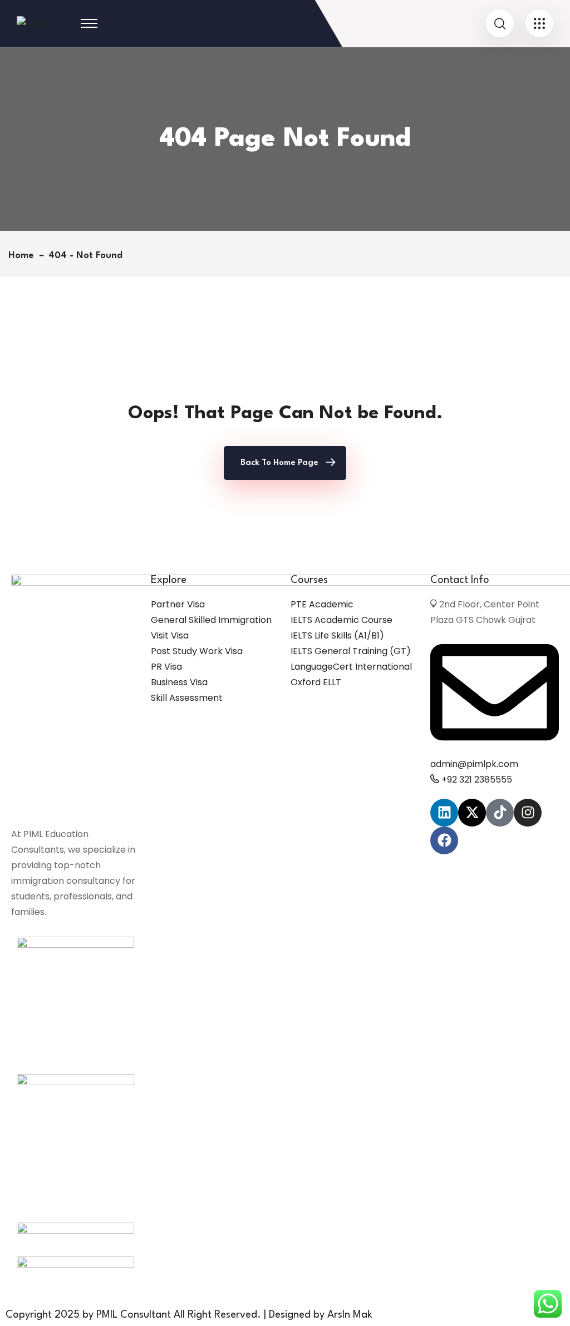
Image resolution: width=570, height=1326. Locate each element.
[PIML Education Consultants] (31, 23)
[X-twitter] (472, 813)
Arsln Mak (349, 1315)
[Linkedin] (444, 813)
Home (23, 255)
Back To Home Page (279, 463)
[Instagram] (528, 813)
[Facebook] (444, 840)
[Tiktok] (500, 813)
